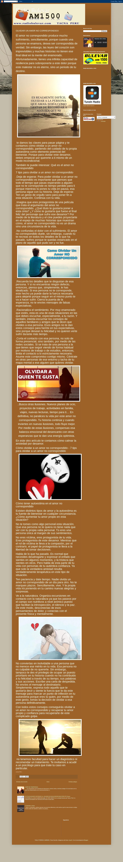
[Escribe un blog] (22, 777)
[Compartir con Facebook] (26, 777)
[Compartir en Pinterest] (28, 777)
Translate (103, 121)
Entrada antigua (73, 781)
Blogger (86, 840)
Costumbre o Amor (30, 805)
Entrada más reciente (21, 781)
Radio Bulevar (32, 10)
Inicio (48, 781)
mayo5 (70, 840)
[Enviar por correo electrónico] (20, 777)
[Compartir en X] (24, 777)
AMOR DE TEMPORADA (31, 787)
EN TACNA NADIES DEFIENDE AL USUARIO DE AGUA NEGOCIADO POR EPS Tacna (47, 796)
